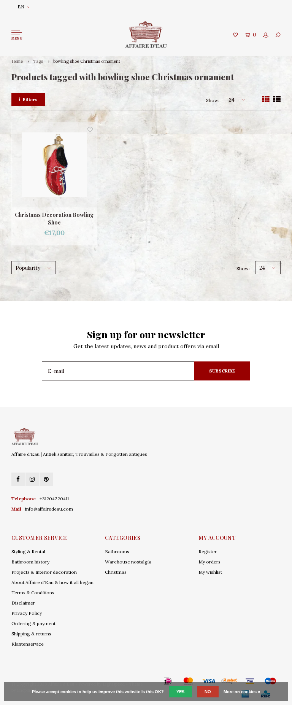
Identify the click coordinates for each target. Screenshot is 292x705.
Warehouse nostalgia (128, 562)
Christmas (116, 572)
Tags (38, 61)
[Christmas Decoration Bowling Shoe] (54, 164)
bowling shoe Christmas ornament (86, 61)
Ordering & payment (33, 623)
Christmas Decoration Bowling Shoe (54, 218)
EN (20, 7)
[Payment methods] (156, 681)
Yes (180, 691)
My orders (209, 562)
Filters (30, 99)
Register (207, 551)
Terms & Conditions (32, 592)
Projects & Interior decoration (44, 572)
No (208, 691)
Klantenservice (27, 644)
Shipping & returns (31, 634)
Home (17, 61)
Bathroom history (30, 562)
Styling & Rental (28, 551)
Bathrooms (117, 551)
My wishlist (210, 572)
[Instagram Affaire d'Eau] (32, 479)
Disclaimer (23, 603)
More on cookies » (242, 691)
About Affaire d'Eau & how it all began (52, 582)
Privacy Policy (26, 613)
